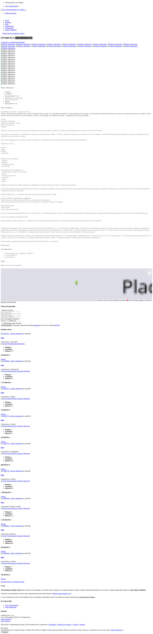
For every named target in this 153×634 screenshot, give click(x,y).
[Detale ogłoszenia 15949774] (12, 416)
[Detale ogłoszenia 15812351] (12, 333)
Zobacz (3, 359)
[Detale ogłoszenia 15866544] (12, 553)
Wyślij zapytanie (7, 325)
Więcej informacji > (117, 630)
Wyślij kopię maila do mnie (12, 323)
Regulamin (52, 624)
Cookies (75, 624)
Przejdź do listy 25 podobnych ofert (12, 582)
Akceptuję (5, 632)
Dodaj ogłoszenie (10, 607)
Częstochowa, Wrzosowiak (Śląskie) (13, 42)
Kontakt (82, 624)
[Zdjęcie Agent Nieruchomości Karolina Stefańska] (15, 371)
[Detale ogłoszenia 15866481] (12, 526)
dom (2, 338)
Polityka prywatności (64, 624)
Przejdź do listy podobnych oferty (13, 33)
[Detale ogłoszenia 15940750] (12, 471)
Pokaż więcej (5, 245)
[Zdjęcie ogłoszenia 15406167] (8, 44)
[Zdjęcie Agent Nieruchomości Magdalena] (13, 344)
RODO (57, 325)
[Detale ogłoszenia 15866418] (12, 498)
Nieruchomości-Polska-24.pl (61, 593)
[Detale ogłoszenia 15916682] (12, 361)
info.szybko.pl (5, 621)
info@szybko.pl (6, 619)
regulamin (36, 325)
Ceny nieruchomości (12, 6)
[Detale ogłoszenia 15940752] (12, 443)
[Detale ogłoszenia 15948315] (12, 388)
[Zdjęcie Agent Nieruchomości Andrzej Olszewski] (15, 426)
